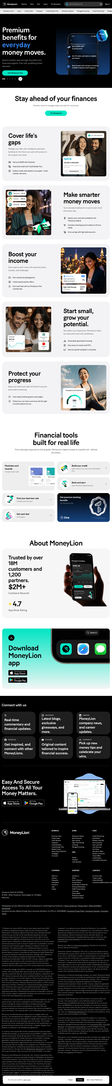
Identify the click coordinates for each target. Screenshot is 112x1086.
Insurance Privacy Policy (75, 911)
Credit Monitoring (98, 836)
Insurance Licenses (93, 911)
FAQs (74, 878)
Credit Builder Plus (58, 847)
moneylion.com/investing (77, 1027)
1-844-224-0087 (97, 880)
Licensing (75, 891)
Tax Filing (95, 849)
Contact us (75, 876)
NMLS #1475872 (95, 906)
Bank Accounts (77, 838)
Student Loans (56, 849)
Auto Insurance (97, 843)
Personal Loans (56, 836)
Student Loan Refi (98, 840)
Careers (54, 878)
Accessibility (76, 893)
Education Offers (97, 851)
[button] (94, 1080)
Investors (55, 885)
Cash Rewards (76, 862)
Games (74, 857)
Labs (53, 887)
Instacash (55, 843)
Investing (75, 845)
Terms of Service (70, 906)
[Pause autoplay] (20, 79)
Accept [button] (80, 1080)
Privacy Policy (76, 882)
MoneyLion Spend (78, 836)
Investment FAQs (96, 1024)
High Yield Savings (78, 843)
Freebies (75, 860)
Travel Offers (96, 856)
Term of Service (77, 880)
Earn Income (76, 840)
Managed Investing (78, 847)
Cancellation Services (99, 860)
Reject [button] (70, 1080)
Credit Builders (57, 845)
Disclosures (6, 908)
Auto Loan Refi (97, 845)
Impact (54, 889)
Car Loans (55, 856)
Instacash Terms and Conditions (69, 939)
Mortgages (55, 854)
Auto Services (97, 847)
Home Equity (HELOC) (59, 851)
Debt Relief (96, 838)
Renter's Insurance (98, 854)
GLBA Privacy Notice (78, 889)
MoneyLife (55, 880)
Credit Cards (56, 838)
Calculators (55, 882)
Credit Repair (96, 858)
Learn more (27, 1080)
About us (55, 876)
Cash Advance (56, 840)
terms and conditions (81, 945)
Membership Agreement (35, 1049)
